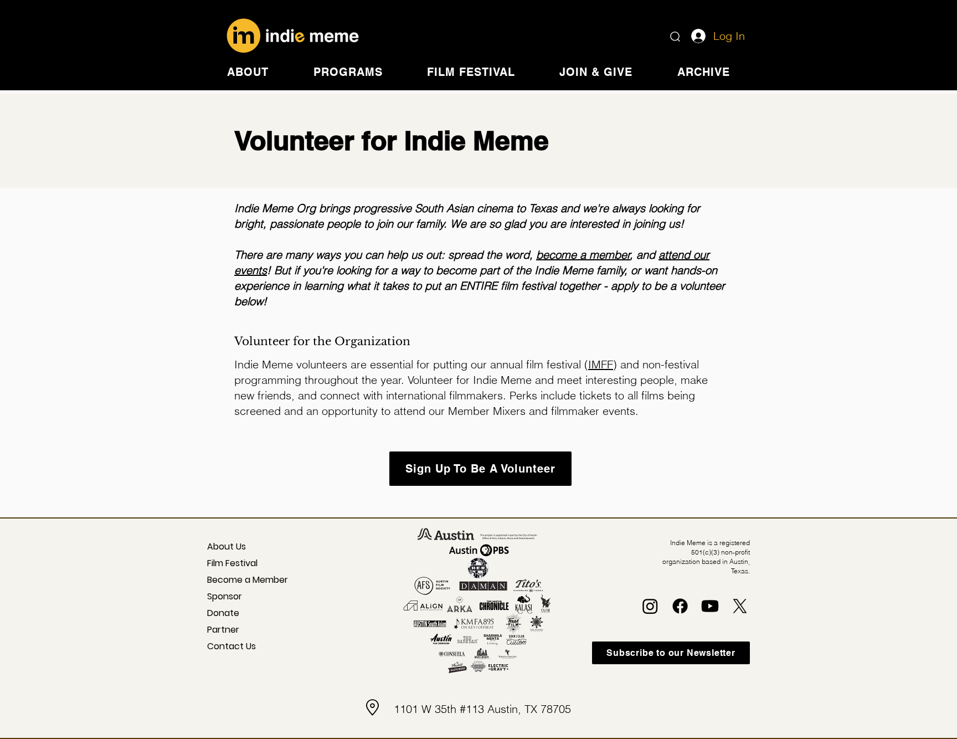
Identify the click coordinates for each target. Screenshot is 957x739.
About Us (226, 546)
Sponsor (224, 596)
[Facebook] (680, 606)
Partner (223, 629)
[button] (248, 72)
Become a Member (238, 579)
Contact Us (231, 646)
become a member (583, 254)
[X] (740, 606)
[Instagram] (650, 606)
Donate (223, 613)
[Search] (675, 36)
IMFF (600, 364)
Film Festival (232, 563)
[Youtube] (710, 606)
